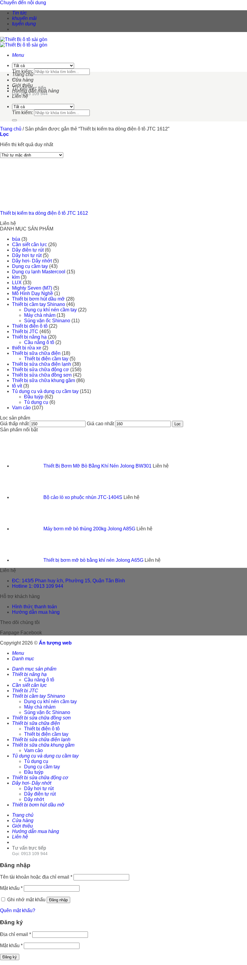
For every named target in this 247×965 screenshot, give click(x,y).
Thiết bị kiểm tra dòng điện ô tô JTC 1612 (44, 213)
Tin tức (19, 12)
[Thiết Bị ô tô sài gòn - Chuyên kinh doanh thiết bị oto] (23, 42)
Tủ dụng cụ (36, 402)
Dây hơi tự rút (27, 255)
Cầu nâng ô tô (39, 342)
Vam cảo (21, 407)
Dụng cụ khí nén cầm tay (50, 309)
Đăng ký (9, 957)
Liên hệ (20, 96)
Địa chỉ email (15, 934)
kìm (16, 277)
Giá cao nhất (100, 423)
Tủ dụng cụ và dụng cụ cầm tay (45, 391)
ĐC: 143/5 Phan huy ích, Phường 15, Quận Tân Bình (68, 580)
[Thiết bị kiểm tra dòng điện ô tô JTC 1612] (30, 202)
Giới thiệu (22, 85)
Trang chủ (22, 74)
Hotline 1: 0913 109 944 (37, 586)
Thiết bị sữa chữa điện (36, 353)
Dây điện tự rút (28, 250)
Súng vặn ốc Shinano (47, 320)
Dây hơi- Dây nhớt (32, 260)
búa (16, 239)
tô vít (17, 385)
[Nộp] (14, 120)
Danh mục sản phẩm (34, 668)
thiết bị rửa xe (26, 347)
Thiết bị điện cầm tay (46, 358)
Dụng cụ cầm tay (30, 266)
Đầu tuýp (33, 396)
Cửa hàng (22, 79)
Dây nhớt (34, 799)
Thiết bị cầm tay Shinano (38, 304)
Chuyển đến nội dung (23, 2)
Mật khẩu (11, 888)
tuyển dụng (24, 23)
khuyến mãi (24, 18)
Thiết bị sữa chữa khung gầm (43, 380)
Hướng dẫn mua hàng (35, 90)
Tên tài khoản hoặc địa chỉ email (36, 877)
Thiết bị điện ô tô (30, 326)
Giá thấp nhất (14, 423)
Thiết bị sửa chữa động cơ (40, 369)
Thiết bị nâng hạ (29, 336)
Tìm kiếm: (22, 71)
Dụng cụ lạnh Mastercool (38, 271)
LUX (17, 282)
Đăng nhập (58, 900)
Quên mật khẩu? (17, 910)
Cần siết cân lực (29, 244)
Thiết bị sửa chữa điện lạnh (41, 364)
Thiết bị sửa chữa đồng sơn (42, 375)
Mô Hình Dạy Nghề (32, 293)
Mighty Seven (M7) (32, 288)
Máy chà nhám (39, 315)
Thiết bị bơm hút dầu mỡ (38, 298)
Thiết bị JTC (25, 331)
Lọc (177, 424)
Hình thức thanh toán (34, 606)
